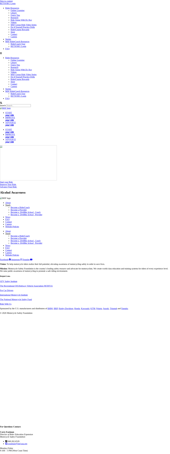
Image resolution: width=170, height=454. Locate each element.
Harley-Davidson (66, 308)
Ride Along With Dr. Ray (21, 20)
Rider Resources (12, 8)
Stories (8, 39)
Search (3, 105)
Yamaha (124, 308)
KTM (92, 308)
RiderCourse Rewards (20, 29)
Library (14, 13)
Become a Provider (19, 210)
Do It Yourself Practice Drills (23, 27)
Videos (13, 22)
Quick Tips (15, 15)
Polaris (99, 308)
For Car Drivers (6, 290)
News (7, 217)
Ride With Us (5, 304)
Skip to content (6, 1)
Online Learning (17, 10)
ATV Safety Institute (8, 281)
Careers (14, 37)
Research (14, 17)
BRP (56, 308)
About (8, 203)
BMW (50, 308)
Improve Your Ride (8, 184)
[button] (85, 53)
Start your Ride (6, 182)
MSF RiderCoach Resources (17, 41)
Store (13, 32)
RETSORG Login (8, 3)
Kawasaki (85, 308)
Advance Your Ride (8, 187)
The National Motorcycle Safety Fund (16, 299)
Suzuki (106, 308)
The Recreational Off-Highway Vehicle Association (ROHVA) (26, 286)
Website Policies (12, 226)
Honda (77, 308)
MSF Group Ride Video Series (24, 25)
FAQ (7, 49)
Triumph (113, 308)
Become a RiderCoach (20, 207)
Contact (14, 34)
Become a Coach (26, 212)
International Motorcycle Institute (14, 295)
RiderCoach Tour (18, 44)
